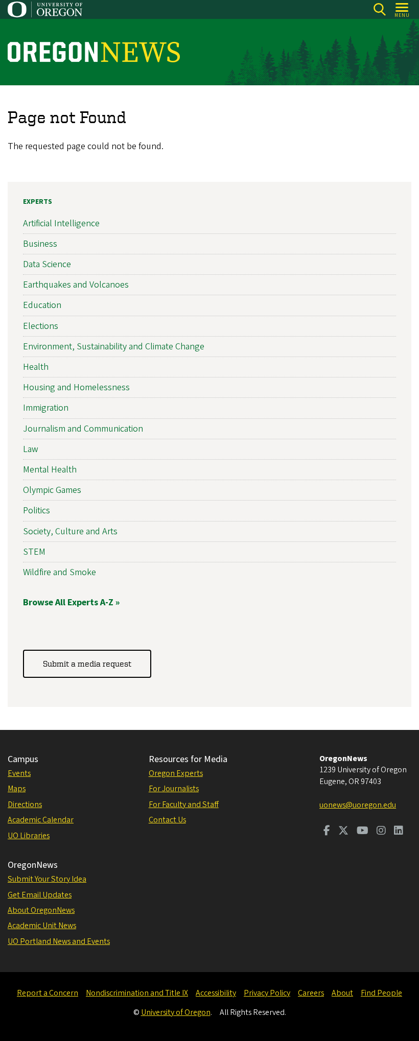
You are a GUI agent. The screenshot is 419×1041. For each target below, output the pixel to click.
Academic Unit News (42, 925)
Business (40, 244)
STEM (34, 552)
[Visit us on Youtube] (363, 831)
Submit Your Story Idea (47, 879)
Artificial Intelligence (61, 223)
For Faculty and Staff (184, 804)
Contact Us (167, 819)
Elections (40, 326)
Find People (381, 993)
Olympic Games (52, 490)
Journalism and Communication (83, 428)
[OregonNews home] (94, 52)
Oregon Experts (176, 773)
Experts (37, 202)
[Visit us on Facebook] (326, 831)
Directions (25, 804)
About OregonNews (41, 910)
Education (42, 305)
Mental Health (50, 469)
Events (19, 773)
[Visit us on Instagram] (381, 831)
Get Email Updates (40, 895)
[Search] (379, 9)
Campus (23, 759)
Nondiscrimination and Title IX (137, 993)
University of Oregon (176, 1012)
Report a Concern (47, 993)
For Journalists (174, 788)
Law (30, 449)
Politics (36, 510)
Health (36, 367)
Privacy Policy (267, 993)
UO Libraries (29, 835)
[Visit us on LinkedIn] (398, 831)
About (342, 993)
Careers (311, 993)
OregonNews (33, 865)
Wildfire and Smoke (59, 572)
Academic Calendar (41, 819)
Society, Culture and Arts (70, 531)
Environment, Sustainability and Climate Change (113, 346)
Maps (17, 788)
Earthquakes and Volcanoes (76, 284)
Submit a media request (87, 663)
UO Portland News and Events (59, 941)
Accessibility (216, 993)
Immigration (45, 407)
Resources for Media (188, 759)
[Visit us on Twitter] (343, 831)
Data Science (47, 264)
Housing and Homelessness (76, 387)
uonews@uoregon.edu (357, 805)
